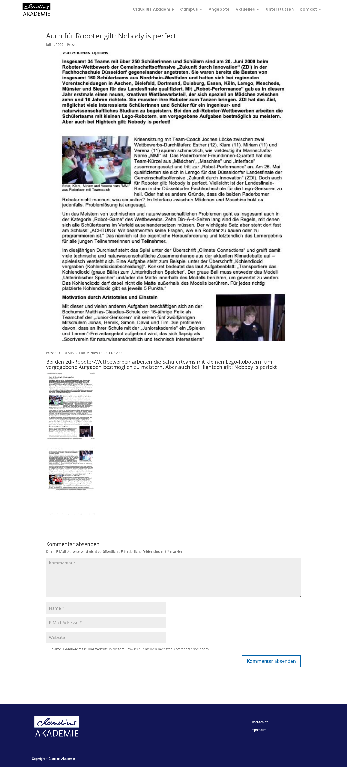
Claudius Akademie (153, 10)
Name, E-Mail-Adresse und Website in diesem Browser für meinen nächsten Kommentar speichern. (131, 649)
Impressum (258, 730)
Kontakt (308, 10)
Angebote (219, 10)
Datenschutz (259, 722)
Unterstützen (280, 10)
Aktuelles (245, 10)
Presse (72, 44)
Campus (189, 10)
